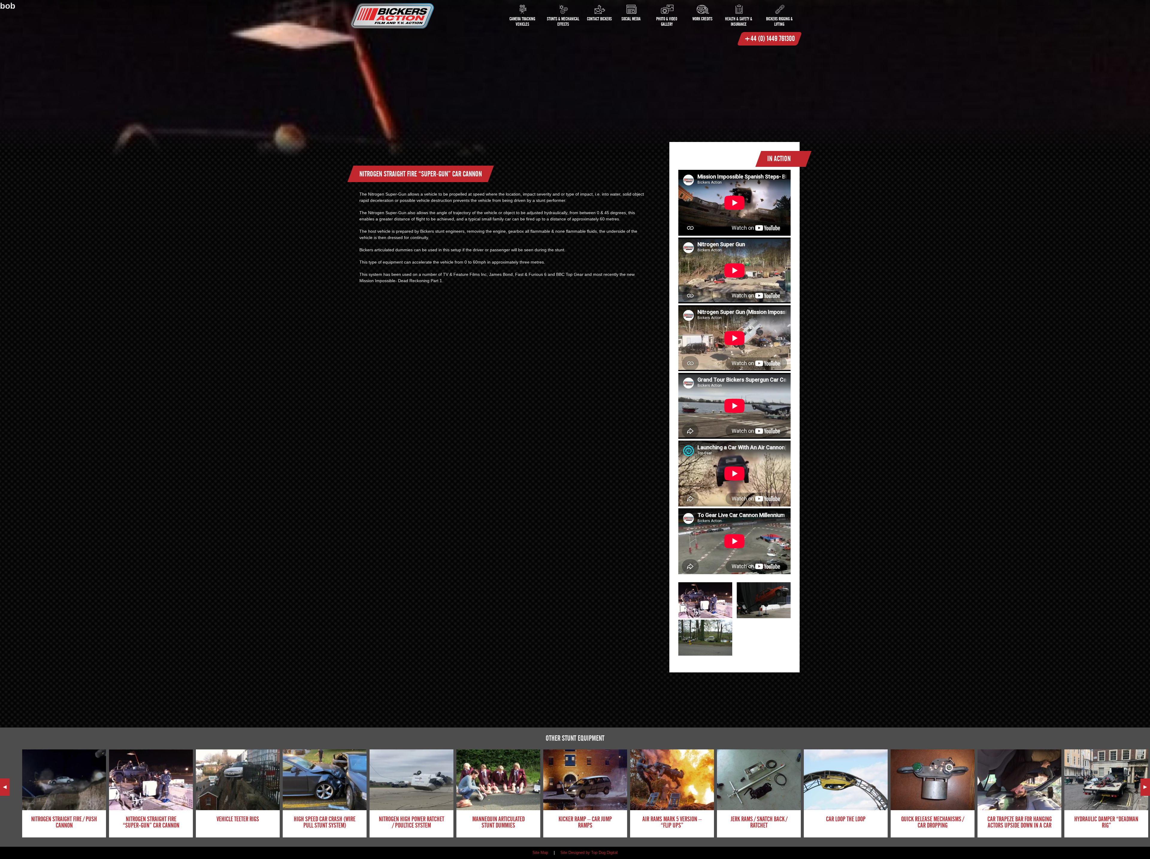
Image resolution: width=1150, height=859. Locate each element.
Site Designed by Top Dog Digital (589, 853)
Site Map (540, 853)
